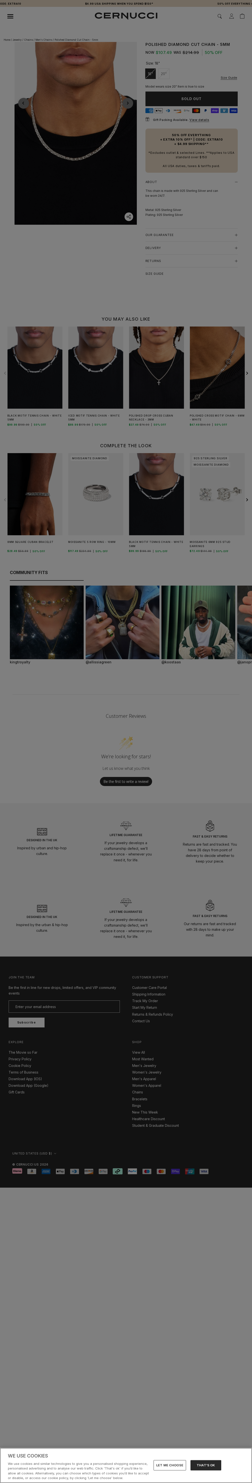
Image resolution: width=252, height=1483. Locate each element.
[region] (126, 1465)
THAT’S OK (206, 1465)
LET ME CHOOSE (169, 1465)
